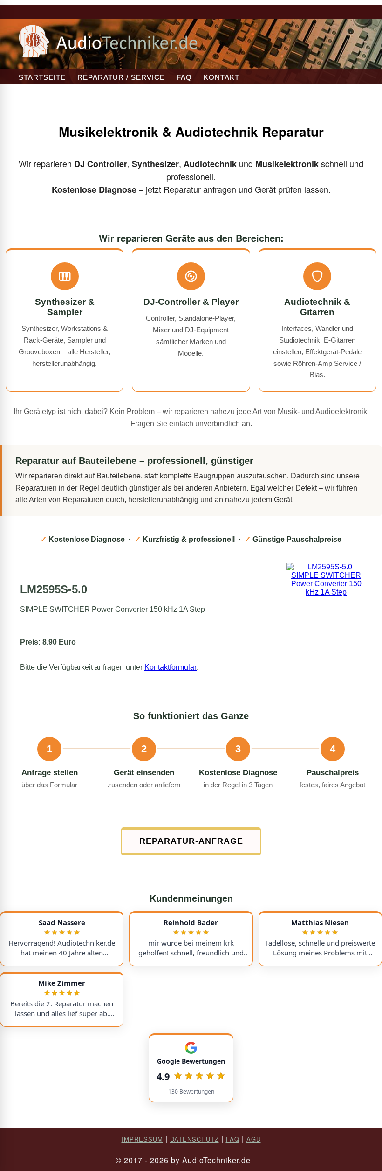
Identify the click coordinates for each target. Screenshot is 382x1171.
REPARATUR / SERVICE (121, 77)
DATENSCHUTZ (194, 1139)
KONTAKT (221, 77)
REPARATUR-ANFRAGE (191, 841)
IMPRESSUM (142, 1139)
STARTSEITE (42, 77)
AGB (253, 1139)
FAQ (184, 77)
